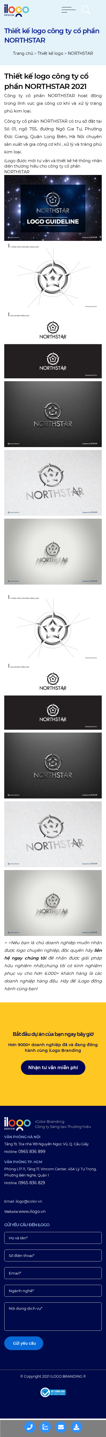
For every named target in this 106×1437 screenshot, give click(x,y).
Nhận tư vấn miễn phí (53, 1067)
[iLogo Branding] (17, 1124)
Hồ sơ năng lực (80, 1426)
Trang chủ (23, 53)
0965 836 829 (31, 1182)
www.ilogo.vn (32, 1211)
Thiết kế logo (50, 53)
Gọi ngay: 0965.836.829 (33, 1426)
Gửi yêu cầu (64, 1426)
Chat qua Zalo (49, 1426)
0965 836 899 (32, 1151)
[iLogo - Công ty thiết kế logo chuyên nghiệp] (16, 15)
